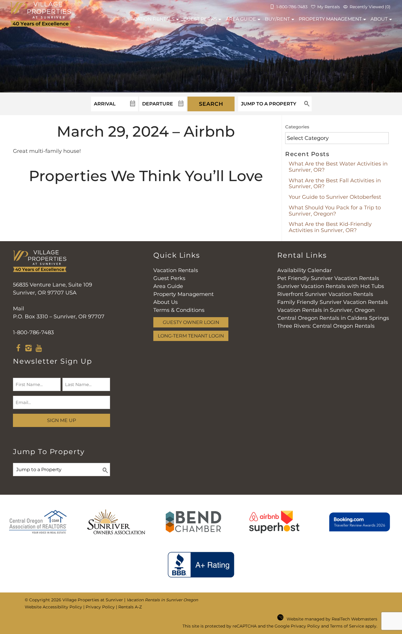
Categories (297, 127)
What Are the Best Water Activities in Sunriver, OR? (338, 166)
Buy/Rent (277, 19)
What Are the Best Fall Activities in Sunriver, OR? (335, 183)
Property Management (330, 19)
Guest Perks (200, 19)
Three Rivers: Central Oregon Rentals (326, 326)
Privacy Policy (100, 607)
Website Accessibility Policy (53, 607)
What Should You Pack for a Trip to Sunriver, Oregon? (335, 210)
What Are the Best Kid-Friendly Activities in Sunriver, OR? (330, 227)
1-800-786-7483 (33, 332)
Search (211, 104)
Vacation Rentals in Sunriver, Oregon (326, 310)
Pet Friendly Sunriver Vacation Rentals (328, 278)
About (379, 19)
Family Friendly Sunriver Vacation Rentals (332, 302)
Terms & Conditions (179, 310)
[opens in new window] (18, 349)
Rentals (151, 19)
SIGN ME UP (61, 420)
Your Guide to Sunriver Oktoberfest (335, 197)
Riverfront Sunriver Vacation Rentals (325, 294)
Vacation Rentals (175, 270)
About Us (165, 302)
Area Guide (241, 19)
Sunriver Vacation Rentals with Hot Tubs (330, 286)
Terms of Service (347, 626)
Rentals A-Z (130, 607)
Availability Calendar (304, 270)
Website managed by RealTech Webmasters (332, 619)
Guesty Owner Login (191, 322)
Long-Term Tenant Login (191, 336)
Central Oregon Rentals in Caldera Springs (333, 318)
